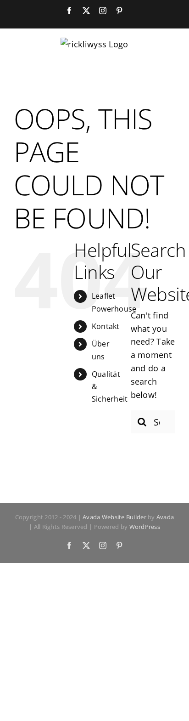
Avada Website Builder (114, 517)
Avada (165, 517)
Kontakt (106, 326)
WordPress (144, 526)
